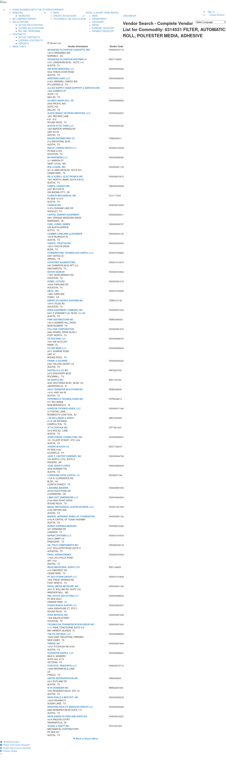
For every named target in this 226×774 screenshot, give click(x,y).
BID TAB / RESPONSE (29, 31)
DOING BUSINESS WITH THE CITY (29, 9)
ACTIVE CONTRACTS (29, 37)
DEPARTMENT (99, 18)
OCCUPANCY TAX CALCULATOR (69, 18)
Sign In (211, 11)
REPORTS (23, 43)
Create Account (216, 14)
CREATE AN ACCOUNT (65, 15)
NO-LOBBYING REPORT (24, 18)
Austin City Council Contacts (16, 747)
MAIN (56, 12)
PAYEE (95, 24)
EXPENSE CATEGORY (103, 28)
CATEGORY (98, 21)
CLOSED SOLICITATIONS (31, 28)
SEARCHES (24, 15)
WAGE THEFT (19, 46)
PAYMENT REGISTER (103, 31)
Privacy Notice (9, 750)
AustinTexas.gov (11, 741)
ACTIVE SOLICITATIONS (30, 24)
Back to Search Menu (86, 738)
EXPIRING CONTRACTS (30, 40)
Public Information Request (16, 744)
